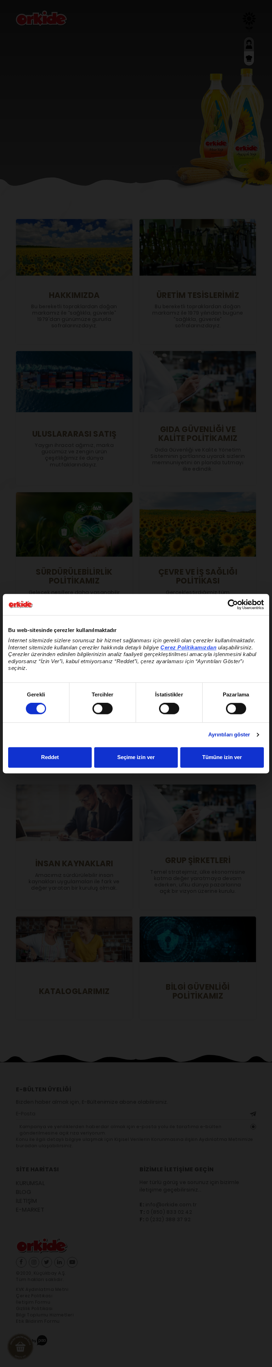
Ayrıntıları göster (229, 735)
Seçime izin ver (136, 757)
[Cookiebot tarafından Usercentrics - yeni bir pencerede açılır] (233, 604)
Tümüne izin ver (222, 757)
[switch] (102, 708)
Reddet (50, 757)
